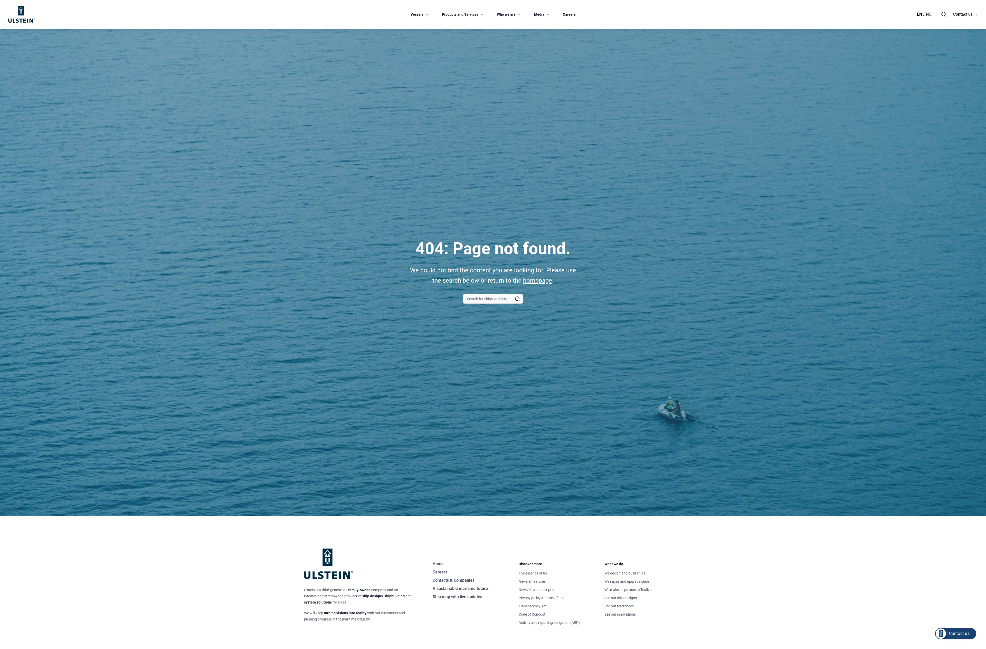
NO (929, 14)
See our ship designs (620, 598)
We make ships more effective (627, 590)
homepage (537, 280)
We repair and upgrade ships (627, 581)
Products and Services (460, 14)
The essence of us (533, 573)
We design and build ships (624, 573)
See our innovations (620, 614)
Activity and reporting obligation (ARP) (549, 622)
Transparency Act (533, 606)
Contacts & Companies (454, 580)
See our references (619, 606)
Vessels (417, 14)
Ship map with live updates (457, 596)
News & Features (532, 581)
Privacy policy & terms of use (541, 598)
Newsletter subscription (537, 590)
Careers (569, 14)
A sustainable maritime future (460, 588)
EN (919, 14)
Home (438, 563)
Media (539, 14)
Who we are (506, 14)
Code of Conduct (532, 614)
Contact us (965, 14)
